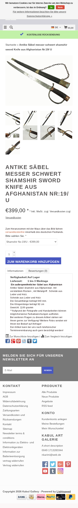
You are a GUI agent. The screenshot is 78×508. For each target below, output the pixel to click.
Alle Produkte (49, 392)
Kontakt (7, 424)
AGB (5, 396)
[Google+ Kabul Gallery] (60, 464)
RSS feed (47, 405)
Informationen (15, 270)
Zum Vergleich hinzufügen (58, 336)
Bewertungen (37, 270)
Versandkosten (13, 217)
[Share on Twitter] (35, 341)
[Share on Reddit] (24, 341)
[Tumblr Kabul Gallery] (53, 471)
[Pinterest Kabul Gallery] (68, 464)
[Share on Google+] (13, 341)
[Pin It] (18, 341)
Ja (51, 7)
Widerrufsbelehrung (14, 401)
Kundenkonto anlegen (54, 419)
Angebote (47, 401)
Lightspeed (64, 491)
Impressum (9, 392)
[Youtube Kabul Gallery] (45, 471)
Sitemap (7, 428)
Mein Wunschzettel (52, 428)
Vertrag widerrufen (13, 465)
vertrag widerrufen (13, 460)
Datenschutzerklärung (15, 405)
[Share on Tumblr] (29, 341)
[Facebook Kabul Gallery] (45, 464)
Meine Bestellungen (53, 423)
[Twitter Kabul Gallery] (53, 464)
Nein (60, 7)
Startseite (10, 44)
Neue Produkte (50, 396)
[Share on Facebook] (7, 341)
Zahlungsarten (11, 410)
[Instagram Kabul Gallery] (60, 471)
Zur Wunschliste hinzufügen (24, 336)
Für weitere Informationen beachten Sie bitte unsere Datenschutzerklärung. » (39, 14)
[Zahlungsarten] (22, 496)
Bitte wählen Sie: (15, 235)
